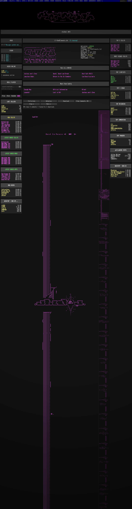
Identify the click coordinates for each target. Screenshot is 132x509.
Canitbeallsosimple (88, 76)
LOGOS (41, 1)
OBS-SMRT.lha (5, 143)
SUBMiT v (100, 1)
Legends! (27, 92)
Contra (89, 47)
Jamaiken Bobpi (29, 76)
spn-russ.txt (5, 132)
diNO (2, 71)
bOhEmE (3, 72)
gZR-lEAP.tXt (5, 126)
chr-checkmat (5, 124)
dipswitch (4, 109)
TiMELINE (70, 1)
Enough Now (27, 89)
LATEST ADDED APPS (11, 169)
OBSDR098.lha (5, 148)
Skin (112, 76)
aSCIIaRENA (3, 1)
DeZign (113, 92)
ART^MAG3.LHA (5, 159)
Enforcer (114, 81)
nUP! (112, 82)
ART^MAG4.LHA (5, 160)
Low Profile (115, 95)
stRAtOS (91, 46)
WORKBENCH (92, 1)
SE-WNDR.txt (5, 130)
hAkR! (112, 108)
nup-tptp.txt (115, 47)
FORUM (52, 1)
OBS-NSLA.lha (5, 146)
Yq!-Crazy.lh (5, 173)
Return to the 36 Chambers (62, 76)
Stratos (90, 55)
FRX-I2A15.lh (5, 175)
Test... (8, 55)
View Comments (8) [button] (82, 101)
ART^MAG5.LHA (5, 162)
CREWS (36, 1)
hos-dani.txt (115, 50)
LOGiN (129, 1)
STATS (76, 1)
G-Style (113, 97)
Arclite (113, 94)
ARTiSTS (30, 1)
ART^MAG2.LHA (5, 163)
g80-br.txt (114, 49)
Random (13, 96)
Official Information (60, 89)
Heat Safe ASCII (87, 73)
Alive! (84, 89)
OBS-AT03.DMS (5, 158)
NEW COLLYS (11, 117)
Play (3, 96)
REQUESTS (58, 1)
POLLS (64, 1)
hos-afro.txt (115, 45)
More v (49, 104)
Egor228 (3, 194)
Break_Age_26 (5, 191)
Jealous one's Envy (30, 73)
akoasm (3, 195)
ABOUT (86, 1)
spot (112, 127)
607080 (3, 111)
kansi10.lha (5, 179)
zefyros (113, 130)
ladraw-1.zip (5, 176)
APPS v (24, 1)
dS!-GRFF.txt (115, 46)
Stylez (113, 79)
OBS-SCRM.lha (5, 145)
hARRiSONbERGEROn (116, 128)
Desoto (113, 78)
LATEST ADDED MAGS (11, 153)
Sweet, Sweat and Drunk (61, 73)
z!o (112, 114)
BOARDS (47, 1)
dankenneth (5, 192)
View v (31, 104)
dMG (112, 112)
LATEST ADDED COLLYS (11, 137)
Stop (8, 96)
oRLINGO (113, 141)
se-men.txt (114, 63)
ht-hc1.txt (5, 129)
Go (19, 86)
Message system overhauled (13, 45)
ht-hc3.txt (5, 122)
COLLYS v (12, 1)
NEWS (81, 1)
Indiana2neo (5, 189)
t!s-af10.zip (5, 178)
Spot (2, 110)
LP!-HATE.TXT (115, 65)
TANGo (112, 143)
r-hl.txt (114, 66)
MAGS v (19, 1)
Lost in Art (57, 92)
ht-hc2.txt (5, 127)
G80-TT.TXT (5, 123)
